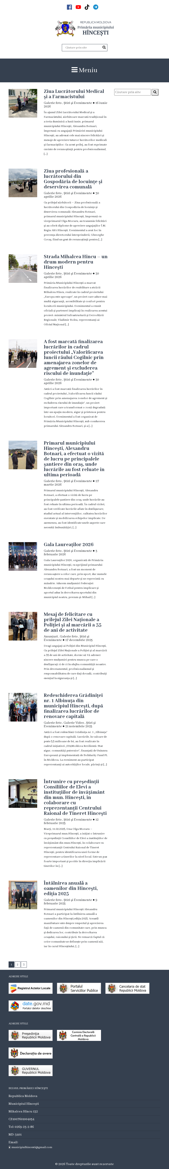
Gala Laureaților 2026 (69, 544)
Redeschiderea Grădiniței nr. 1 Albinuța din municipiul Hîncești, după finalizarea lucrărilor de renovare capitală (73, 706)
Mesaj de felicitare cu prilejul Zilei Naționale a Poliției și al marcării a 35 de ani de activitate (72, 622)
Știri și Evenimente (78, 103)
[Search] (104, 47)
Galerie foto (53, 103)
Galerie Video (74, 723)
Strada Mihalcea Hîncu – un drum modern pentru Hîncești (76, 262)
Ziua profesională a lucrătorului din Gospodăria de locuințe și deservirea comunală (73, 179)
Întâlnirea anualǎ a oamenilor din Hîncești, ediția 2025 (71, 889)
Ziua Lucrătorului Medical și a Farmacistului (74, 94)
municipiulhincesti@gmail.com (31, 1147)
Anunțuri (51, 637)
